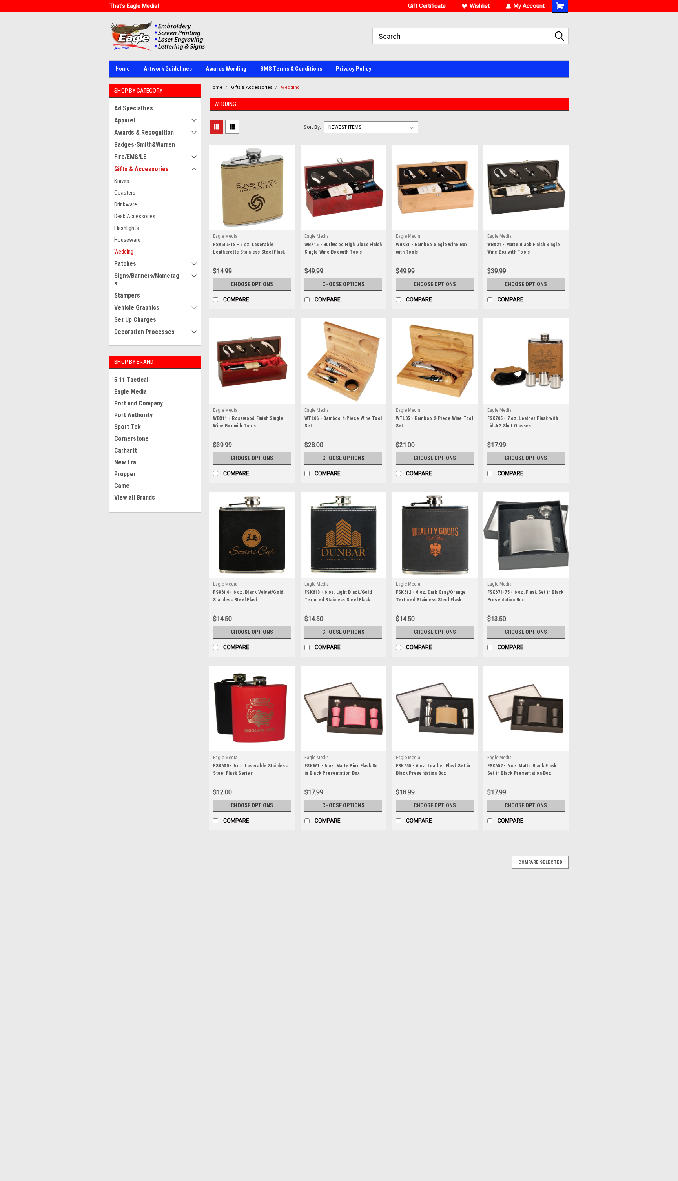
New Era (125, 462)
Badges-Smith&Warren (144, 144)
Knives (121, 180)
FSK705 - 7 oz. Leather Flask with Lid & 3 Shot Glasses (522, 422)
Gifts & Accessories (141, 169)
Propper (125, 474)
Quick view (252, 224)
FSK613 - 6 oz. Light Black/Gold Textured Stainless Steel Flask (338, 596)
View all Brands (134, 497)
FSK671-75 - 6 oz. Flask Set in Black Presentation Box (525, 596)
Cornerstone (131, 438)
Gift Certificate (427, 5)
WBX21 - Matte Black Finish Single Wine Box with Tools (523, 248)
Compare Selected (540, 862)
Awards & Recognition (144, 132)
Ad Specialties (133, 108)
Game (121, 485)
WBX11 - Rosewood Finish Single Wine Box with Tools (248, 422)
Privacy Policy (354, 68)
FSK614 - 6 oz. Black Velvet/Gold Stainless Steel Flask (248, 596)
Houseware (127, 239)
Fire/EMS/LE (130, 157)
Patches (125, 263)
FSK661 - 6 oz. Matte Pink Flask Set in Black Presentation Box (342, 769)
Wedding (123, 251)
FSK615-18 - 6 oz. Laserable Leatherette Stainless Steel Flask (249, 248)
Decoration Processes (144, 332)
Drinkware (125, 204)
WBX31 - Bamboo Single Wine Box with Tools (432, 248)
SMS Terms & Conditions (291, 68)
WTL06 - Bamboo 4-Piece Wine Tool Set (343, 422)
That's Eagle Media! (134, 5)
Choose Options (252, 284)
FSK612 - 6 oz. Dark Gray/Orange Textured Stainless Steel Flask (431, 596)
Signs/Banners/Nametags (146, 279)
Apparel (124, 120)
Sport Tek (127, 427)
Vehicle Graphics (136, 307)
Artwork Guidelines (168, 68)
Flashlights (126, 228)
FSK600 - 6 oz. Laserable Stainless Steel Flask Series (250, 769)
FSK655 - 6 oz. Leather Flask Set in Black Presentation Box (433, 769)
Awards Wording (226, 68)
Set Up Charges (135, 319)
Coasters (124, 192)
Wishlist (480, 5)
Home (122, 68)
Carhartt (125, 450)
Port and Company (138, 403)
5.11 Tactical (131, 379)
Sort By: (312, 127)
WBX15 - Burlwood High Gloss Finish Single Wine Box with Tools (343, 248)
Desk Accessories (134, 216)
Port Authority (133, 415)
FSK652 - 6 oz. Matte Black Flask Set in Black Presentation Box (522, 769)
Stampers (127, 295)
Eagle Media (130, 391)
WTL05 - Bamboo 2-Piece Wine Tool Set (434, 422)
